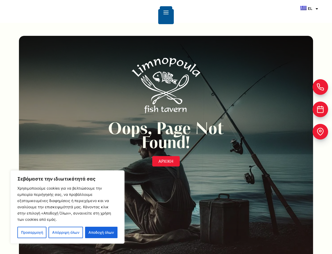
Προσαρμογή (32, 232)
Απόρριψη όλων (65, 232)
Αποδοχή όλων (101, 232)
